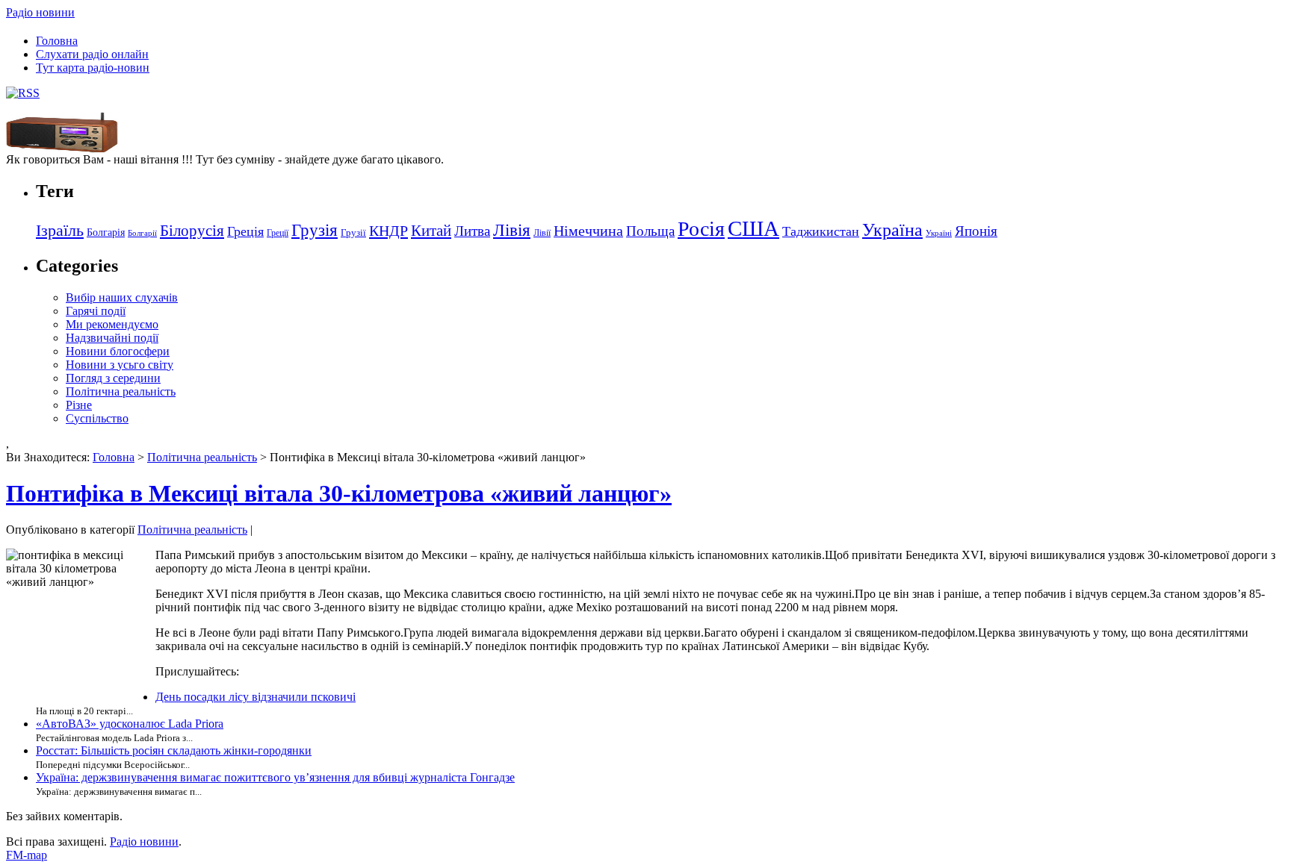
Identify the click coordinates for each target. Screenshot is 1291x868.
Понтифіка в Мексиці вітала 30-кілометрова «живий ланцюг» (339, 493)
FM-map (26, 855)
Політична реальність (121, 391)
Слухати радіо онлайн (92, 54)
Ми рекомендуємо (112, 324)
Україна (892, 229)
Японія (976, 231)
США (753, 228)
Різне (79, 405)
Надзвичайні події (112, 337)
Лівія (511, 230)
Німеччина (588, 230)
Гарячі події (96, 311)
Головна (57, 40)
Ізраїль (60, 231)
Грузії (353, 232)
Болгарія (106, 232)
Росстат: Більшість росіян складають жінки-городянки (174, 750)
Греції (277, 233)
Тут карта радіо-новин (92, 67)
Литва (472, 231)
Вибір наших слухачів (122, 297)
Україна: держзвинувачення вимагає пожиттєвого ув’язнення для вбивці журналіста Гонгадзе (275, 777)
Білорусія (192, 231)
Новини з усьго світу (119, 364)
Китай (431, 231)
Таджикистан (820, 231)
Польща (650, 231)
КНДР (388, 230)
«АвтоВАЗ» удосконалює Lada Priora (129, 723)
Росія (701, 228)
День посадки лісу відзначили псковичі (255, 696)
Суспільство (97, 418)
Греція (245, 231)
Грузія (314, 230)
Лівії (542, 233)
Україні (939, 233)
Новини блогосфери (118, 351)
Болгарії (142, 233)
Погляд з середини (113, 378)
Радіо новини (40, 12)
